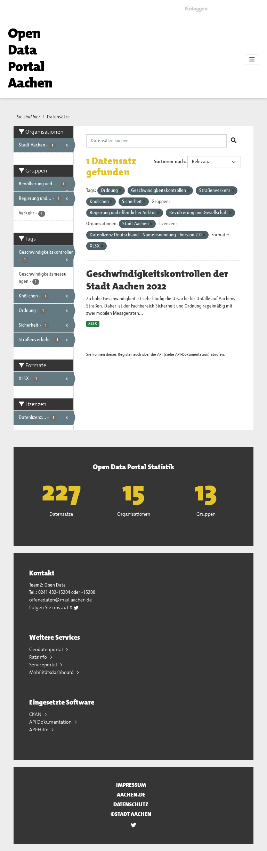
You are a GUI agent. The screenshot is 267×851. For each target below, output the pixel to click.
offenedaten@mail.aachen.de (60, 600)
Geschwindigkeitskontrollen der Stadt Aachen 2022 (157, 280)
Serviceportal (43, 665)
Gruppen (206, 514)
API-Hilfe (39, 729)
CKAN (35, 714)
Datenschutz (130, 804)
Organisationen (133, 514)
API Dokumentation (51, 722)
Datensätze (58, 117)
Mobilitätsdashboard (52, 672)
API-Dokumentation (191, 354)
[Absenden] (233, 141)
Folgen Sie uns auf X (51, 607)
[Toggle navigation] (252, 59)
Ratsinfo (38, 657)
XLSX (92, 324)
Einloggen (196, 8)
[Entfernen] (120, 191)
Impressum (131, 785)
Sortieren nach (169, 161)
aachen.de (131, 794)
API (160, 354)
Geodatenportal (46, 649)
